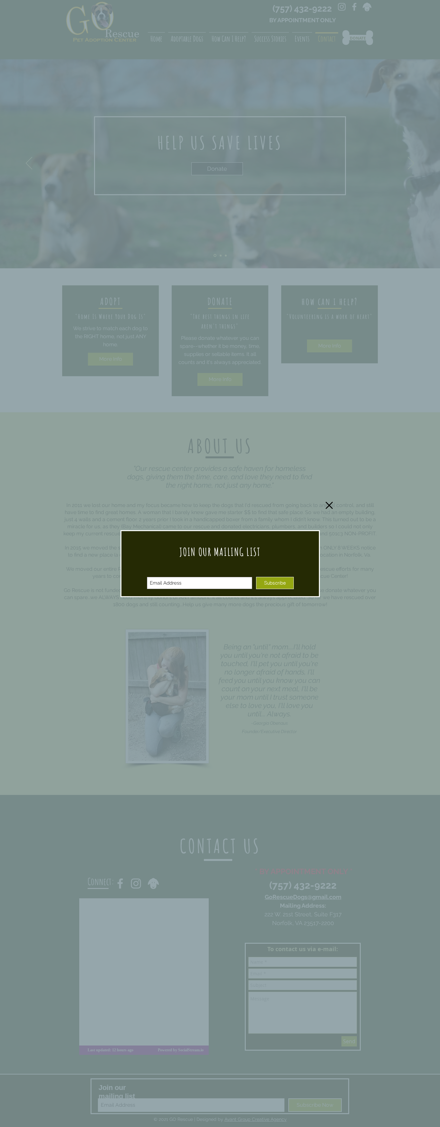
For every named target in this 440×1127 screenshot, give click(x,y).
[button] (329, 505)
